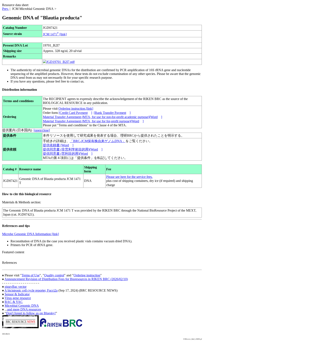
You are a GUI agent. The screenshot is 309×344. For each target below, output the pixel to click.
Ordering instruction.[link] (75, 108)
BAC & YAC (14, 302)
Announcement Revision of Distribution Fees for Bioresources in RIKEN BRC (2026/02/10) (66, 279)
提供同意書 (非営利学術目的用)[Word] (72, 149)
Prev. (5, 9)
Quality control (54, 275)
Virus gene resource (18, 298)
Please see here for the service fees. (129, 177)
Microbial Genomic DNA (22, 305)
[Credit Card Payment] (75, 113)
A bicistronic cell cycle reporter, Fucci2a (31, 290)
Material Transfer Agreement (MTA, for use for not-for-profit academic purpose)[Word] (102, 117)
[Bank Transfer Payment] (112, 113)
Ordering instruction (87, 275)
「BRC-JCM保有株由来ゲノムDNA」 (97, 141)
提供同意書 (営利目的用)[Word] (67, 153)
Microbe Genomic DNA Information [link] (30, 234)
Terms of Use (31, 275)
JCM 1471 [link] (55, 34)
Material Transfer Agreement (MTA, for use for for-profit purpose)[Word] (93, 121)
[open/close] (42, 130)
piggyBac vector (15, 286)
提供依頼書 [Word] (58, 145)
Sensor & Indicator (17, 294)
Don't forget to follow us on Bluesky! (31, 313)
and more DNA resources (24, 309)
